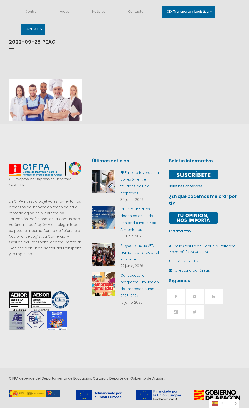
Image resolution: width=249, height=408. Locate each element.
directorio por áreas (192, 270)
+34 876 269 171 (186, 261)
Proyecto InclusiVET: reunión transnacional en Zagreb (139, 252)
